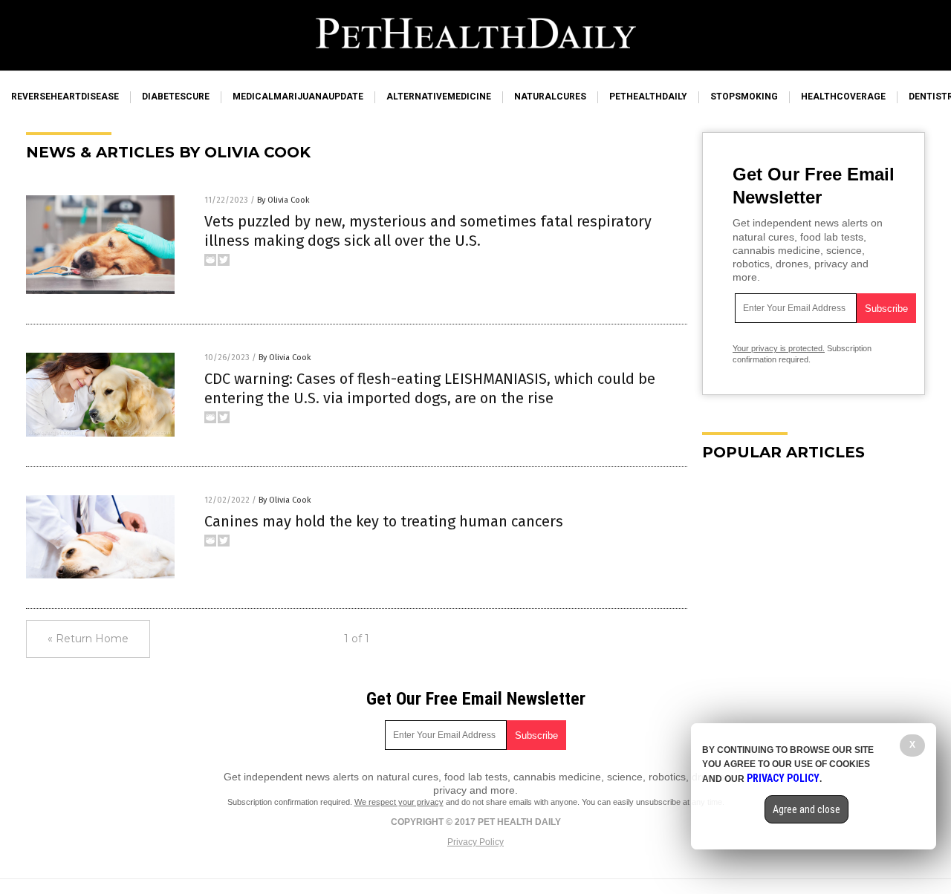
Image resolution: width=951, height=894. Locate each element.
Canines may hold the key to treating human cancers (383, 521)
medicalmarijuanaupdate (298, 96)
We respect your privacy (399, 801)
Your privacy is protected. (779, 348)
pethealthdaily (648, 96)
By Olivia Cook (283, 200)
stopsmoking (744, 96)
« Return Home (88, 638)
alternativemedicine (438, 96)
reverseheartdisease (65, 96)
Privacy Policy (475, 842)
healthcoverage (843, 96)
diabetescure (176, 96)
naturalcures (550, 96)
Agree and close (806, 809)
